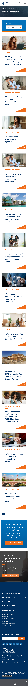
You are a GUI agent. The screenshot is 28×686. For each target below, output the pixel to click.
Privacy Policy (15, 656)
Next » (17, 514)
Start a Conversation (10, 575)
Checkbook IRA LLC (7, 614)
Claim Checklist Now (14, 543)
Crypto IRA (5, 616)
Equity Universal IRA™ (8, 619)
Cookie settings (7, 675)
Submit (22, 638)
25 (12, 514)
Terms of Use (5, 656)
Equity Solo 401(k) (7, 621)
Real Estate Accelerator (8, 623)
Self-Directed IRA (7, 626)
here (25, 681)
